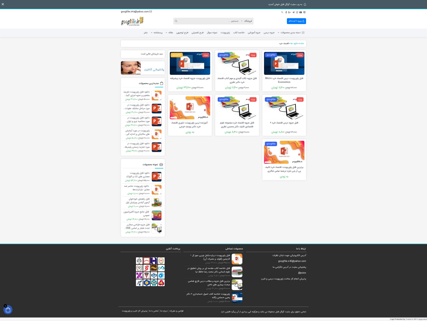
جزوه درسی (269, 32)
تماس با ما (153, 311)
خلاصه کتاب (239, 32)
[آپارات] (304, 12)
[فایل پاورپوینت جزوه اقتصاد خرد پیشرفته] (190, 63)
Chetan (408, 319)
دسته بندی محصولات (291, 32)
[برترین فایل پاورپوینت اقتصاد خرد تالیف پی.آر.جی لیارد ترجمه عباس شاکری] (284, 152)
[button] (3, 4)
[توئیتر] (282, 12)
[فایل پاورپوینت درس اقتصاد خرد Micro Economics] (284, 63)
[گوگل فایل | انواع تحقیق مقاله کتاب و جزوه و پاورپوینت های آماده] (132, 21)
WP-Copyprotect (420, 319)
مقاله (170, 32)
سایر (146, 32)
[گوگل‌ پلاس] (289, 12)
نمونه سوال (212, 32)
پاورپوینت (225, 32)
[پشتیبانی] (143, 67)
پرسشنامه (158, 32)
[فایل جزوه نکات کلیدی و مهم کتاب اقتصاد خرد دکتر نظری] (237, 63)
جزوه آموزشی (254, 32)
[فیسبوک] (286, 12)
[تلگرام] (293, 12)
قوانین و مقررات (176, 311)
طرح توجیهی (182, 32)
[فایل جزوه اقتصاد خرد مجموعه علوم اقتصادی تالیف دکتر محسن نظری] (237, 107)
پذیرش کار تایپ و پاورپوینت (134, 311)
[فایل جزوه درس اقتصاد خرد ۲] (284, 107)
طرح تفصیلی (198, 32)
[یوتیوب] (300, 12)
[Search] (176, 21)
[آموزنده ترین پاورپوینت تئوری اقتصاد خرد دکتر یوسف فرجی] (190, 107)
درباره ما (163, 311)
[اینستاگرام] (297, 12)
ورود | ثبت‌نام (295, 21)
